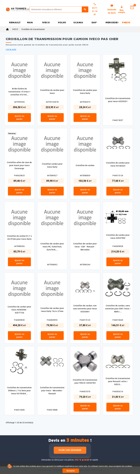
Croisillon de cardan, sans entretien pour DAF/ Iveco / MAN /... (117, 309)
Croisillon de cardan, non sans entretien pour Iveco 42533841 (85, 309)
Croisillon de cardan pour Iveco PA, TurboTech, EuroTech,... (52, 247)
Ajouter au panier (19, 117)
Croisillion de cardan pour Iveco (52, 91)
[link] (112, 9)
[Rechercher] (85, 9)
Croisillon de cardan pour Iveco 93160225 (118, 164)
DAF (94, 22)
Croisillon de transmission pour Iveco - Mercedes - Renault (52, 390)
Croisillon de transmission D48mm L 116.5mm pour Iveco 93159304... (19, 390)
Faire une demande (70, 450)
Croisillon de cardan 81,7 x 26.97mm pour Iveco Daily (19, 237)
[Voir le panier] (132, 7)
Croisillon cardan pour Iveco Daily (52, 165)
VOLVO (62, 22)
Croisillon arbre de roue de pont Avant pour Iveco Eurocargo (19, 165)
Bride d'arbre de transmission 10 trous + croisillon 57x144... (19, 92)
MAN (30, 22)
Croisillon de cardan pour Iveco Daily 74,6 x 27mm (52, 309)
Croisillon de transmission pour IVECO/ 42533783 (85, 381)
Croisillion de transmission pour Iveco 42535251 (117, 99)
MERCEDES (112, 22)
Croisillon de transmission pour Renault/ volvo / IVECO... (118, 381)
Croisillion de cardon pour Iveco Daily (85, 91)
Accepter (71, 471)
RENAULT (15, 22)
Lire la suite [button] (11, 49)
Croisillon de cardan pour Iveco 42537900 (118, 236)
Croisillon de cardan (85, 165)
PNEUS (126, 22)
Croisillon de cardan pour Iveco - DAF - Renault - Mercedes (85, 247)
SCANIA (78, 22)
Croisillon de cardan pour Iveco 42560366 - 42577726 (19, 310)
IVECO (46, 22)
